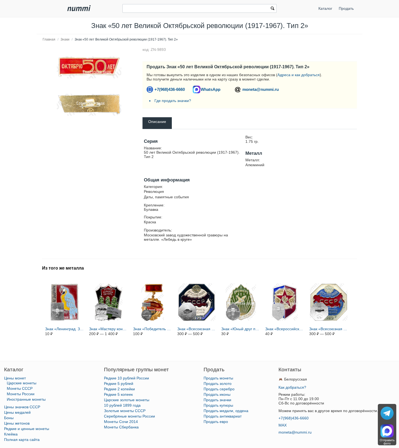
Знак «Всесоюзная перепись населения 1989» (328, 329)
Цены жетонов (17, 423)
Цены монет (15, 378)
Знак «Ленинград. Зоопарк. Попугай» (64, 329)
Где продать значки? (172, 100)
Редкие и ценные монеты (26, 429)
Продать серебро (219, 389)
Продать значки (217, 400)
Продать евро (216, 421)
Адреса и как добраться (298, 75)
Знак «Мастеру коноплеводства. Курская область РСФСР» (108, 329)
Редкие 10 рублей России (126, 378)
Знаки (65, 39)
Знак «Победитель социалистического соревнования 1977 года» (152, 329)
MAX (282, 425)
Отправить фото (387, 441)
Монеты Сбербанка (121, 427)
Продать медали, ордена (226, 411)
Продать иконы (217, 394)
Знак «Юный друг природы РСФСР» (240, 329)
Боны (9, 418)
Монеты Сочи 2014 (121, 421)
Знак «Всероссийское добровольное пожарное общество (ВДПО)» (284, 329)
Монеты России (20, 394)
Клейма (11, 434)
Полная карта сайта (22, 439)
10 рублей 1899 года (122, 405)
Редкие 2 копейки (119, 389)
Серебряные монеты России (129, 416)
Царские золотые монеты (126, 400)
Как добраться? (292, 387)
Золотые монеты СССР (124, 411)
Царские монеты (21, 383)
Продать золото (218, 383)
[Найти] (272, 9)
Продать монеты (218, 378)
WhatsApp (210, 89)
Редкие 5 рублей (118, 383)
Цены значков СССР (22, 407)
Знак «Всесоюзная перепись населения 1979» (196, 329)
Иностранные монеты (26, 399)
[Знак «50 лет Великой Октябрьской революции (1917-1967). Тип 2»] (89, 67)
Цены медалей (17, 412)
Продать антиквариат (223, 416)
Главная (49, 39)
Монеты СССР (20, 388)
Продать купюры (218, 405)
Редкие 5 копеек (118, 394)
